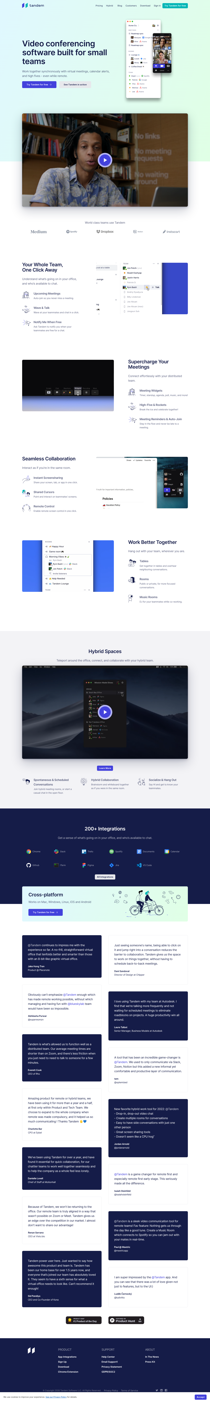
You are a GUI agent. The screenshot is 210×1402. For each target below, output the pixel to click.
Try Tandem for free (175, 5)
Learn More (105, 768)
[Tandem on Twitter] (157, 1390)
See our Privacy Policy (56, 1397)
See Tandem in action (75, 84)
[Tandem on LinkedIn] (161, 1390)
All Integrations (105, 877)
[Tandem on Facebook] (166, 1390)
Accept (201, 1397)
